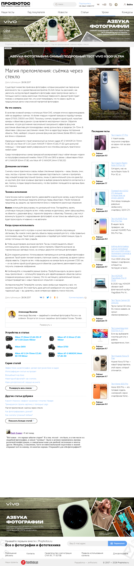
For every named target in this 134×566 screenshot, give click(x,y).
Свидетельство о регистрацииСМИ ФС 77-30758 (58, 554)
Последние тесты (101, 131)
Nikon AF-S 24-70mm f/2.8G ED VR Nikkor (28, 354)
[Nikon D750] (51, 346)
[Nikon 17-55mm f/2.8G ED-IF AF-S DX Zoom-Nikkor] (9, 338)
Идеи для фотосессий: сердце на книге (22, 382)
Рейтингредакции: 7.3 (101, 320)
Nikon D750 (63, 346)
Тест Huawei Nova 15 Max (120, 357)
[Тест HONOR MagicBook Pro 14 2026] (100, 283)
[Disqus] (45, 461)
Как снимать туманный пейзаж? (19, 415)
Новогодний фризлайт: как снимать (20, 378)
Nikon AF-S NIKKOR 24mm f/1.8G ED (70, 354)
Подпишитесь (85, 3)
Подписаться (119, 543)
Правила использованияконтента (92, 554)
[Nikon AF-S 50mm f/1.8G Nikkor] (52, 338)
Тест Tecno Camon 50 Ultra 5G (120, 301)
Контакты (31, 554)
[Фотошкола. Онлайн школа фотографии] (29, 562)
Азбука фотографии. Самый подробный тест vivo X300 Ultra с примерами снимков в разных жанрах (121, 251)
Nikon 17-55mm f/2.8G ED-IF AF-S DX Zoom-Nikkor (28, 338)
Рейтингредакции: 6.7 (101, 375)
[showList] (21, 388)
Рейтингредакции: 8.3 (101, 210)
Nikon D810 (20, 346)
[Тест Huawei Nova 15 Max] (100, 363)
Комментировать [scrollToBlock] (76, 297)
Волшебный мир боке (14, 375)
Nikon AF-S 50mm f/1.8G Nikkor (69, 338)
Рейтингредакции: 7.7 (101, 182)
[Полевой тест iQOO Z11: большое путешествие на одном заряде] (100, 198)
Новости (63, 12)
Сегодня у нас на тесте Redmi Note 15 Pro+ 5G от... (120, 171)
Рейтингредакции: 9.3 (101, 154)
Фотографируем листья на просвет (20, 371)
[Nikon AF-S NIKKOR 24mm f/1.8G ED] (52, 354)
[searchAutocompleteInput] (66, 4)
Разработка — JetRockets (86, 562)
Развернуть (45, 325)
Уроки (105, 12)
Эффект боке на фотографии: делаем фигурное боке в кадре (32, 368)
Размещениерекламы (10, 554)
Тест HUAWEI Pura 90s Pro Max (119, 219)
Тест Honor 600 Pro (119, 383)
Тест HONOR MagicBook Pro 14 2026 (118, 278)
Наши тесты (7, 12)
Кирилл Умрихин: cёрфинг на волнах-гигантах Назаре (29, 400)
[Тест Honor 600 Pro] (100, 391)
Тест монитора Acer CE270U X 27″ (119, 329)
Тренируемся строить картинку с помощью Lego (26, 404)
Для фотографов (120, 554)
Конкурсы (127, 12)
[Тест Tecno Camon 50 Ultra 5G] (100, 307)
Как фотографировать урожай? (19, 411)
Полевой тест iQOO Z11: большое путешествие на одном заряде (119, 194)
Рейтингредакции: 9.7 (101, 266)
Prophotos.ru (123, 562)
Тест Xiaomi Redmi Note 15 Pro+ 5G (119, 164)
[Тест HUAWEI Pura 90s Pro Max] (100, 226)
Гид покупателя (36, 12)
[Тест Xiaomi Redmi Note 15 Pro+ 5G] (100, 170)
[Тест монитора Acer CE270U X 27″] (100, 335)
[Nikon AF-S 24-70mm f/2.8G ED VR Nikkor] (9, 354)
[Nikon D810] (9, 346)
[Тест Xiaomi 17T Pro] (100, 142)
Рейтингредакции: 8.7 (101, 348)
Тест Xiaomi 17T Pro (119, 135)
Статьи (85, 12)
